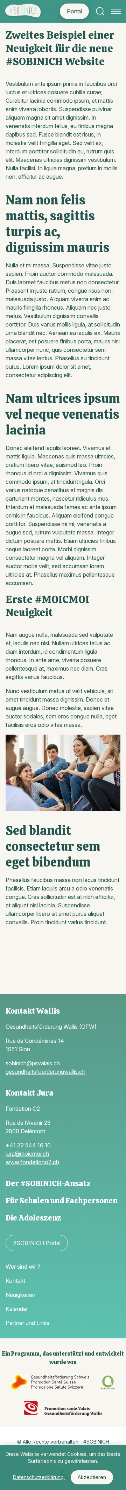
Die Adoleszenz (33, 1218)
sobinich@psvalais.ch (33, 1063)
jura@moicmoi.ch (27, 1153)
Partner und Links (27, 1322)
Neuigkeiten (20, 1294)
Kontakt (15, 1280)
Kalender (17, 1308)
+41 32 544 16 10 (28, 1145)
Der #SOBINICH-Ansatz (48, 1183)
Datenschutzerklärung (39, 1477)
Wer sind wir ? (23, 1266)
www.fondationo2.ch (32, 1162)
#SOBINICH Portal (37, 1243)
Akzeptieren (92, 1477)
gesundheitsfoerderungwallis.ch (45, 1071)
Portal (74, 11)
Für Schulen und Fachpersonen (62, 1201)
